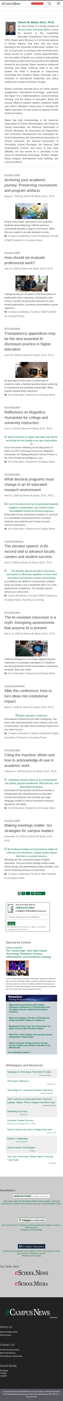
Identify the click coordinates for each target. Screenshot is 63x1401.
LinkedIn (3, 1376)
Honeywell (52, 1163)
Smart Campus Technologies (21, 1147)
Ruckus (32, 1151)
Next (40, 893)
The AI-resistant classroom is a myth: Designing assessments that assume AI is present (30, 622)
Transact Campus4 (46, 1093)
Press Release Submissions (11, 1356)
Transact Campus (45, 1075)
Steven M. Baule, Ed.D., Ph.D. (36, 22)
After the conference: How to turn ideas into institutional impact (28, 696)
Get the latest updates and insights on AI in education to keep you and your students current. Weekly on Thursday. (31, 1253)
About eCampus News (9, 1332)
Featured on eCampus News (27, 240)
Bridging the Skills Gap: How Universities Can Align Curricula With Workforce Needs (30, 1027)
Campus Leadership (18, 236)
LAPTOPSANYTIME (49, 1105)
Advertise (53, 1318)
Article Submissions (8, 1353)
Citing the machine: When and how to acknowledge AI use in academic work (29, 760)
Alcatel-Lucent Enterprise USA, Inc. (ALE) (21, 1123)
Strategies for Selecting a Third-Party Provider (29, 1072)
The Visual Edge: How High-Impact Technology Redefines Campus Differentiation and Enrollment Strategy (28, 953)
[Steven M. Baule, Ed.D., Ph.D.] (10, 35)
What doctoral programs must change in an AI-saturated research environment (29, 484)
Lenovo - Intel (51, 1132)
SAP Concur (51, 1084)
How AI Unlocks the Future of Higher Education (29, 1129)
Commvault (23, 1114)
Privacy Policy (5, 1335)
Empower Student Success (20, 1120)
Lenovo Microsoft (21, 1141)
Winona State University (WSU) (34, 29)
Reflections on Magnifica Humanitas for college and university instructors (26, 417)
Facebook (4, 1371)
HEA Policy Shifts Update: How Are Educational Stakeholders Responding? (30, 1036)
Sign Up (11, 924)
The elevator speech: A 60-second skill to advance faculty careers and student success (29, 551)
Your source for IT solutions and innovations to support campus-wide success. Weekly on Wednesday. (31, 1227)
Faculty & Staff (38, 312)
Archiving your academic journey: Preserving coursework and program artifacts (30, 185)
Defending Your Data (17, 1111)
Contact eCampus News (9, 1350)
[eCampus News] (10, 4)
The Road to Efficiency (18, 1081)
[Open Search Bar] (49, 4)
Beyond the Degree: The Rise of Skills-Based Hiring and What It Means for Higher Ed (29, 1019)
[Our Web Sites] (31, 1272)
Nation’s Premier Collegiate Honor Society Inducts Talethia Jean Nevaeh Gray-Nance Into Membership (30, 1045)
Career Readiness (40, 236)
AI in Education (16, 395)
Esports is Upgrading (17, 1138)
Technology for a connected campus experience (30, 1090)
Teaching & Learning (33, 600)
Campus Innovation (18, 733)
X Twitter (3, 1373)
